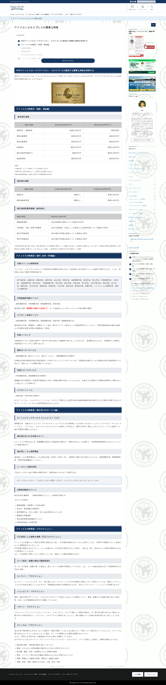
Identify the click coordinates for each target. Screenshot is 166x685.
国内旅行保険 (25, 51)
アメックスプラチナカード (142, 168)
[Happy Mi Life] (17, 8)
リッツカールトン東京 (142, 213)
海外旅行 (142, 225)
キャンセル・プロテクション (140, 299)
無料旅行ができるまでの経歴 (142, 140)
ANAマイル (142, 157)
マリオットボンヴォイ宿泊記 (142, 205)
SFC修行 (142, 161)
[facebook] (131, 1)
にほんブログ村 (134, 247)
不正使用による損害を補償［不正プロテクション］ (143, 284)
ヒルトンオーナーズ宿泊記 (142, 199)
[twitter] (133, 1)
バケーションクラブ (142, 180)
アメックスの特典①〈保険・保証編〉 (36, 45)
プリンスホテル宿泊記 (142, 202)
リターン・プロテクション (139, 296)
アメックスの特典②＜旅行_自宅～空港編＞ (38, 58)
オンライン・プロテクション (140, 291)
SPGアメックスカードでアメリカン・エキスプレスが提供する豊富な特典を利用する (54, 41)
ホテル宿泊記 (142, 196)
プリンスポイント (142, 192)
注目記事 (142, 221)
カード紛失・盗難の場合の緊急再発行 (143, 288)
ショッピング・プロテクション (141, 293)
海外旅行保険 (26, 48)
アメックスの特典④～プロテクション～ (143, 279)
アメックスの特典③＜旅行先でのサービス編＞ (143, 274)
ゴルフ (142, 176)
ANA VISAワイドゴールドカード (142, 153)
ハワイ (142, 184)
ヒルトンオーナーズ (142, 188)
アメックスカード (142, 164)
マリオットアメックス (142, 209)
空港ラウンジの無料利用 (29, 62)
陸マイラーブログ (142, 229)
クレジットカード (142, 172)
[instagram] (135, 1)
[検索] (153, 25)
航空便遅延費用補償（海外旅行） (32, 55)
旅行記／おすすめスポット (142, 217)
